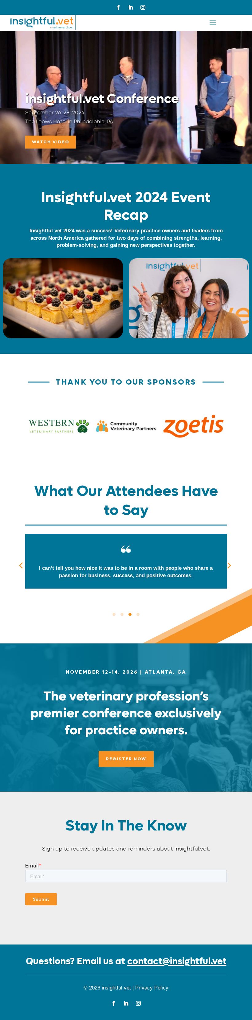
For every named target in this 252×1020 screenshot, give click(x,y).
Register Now (126, 759)
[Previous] (22, 566)
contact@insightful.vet (176, 961)
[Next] (229, 566)
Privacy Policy (151, 988)
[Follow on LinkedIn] (131, 7)
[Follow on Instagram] (143, 7)
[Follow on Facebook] (118, 7)
